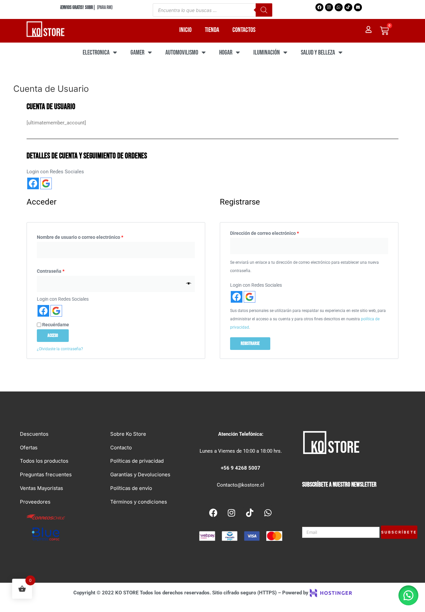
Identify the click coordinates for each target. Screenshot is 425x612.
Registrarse (250, 343)
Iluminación (266, 53)
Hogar (225, 53)
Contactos (243, 30)
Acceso (52, 335)
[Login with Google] (46, 183)
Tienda (212, 30)
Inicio (185, 30)
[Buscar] (264, 10)
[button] (408, 595)
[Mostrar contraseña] (188, 284)
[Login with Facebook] (33, 183)
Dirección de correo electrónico (276, 232)
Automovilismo (181, 53)
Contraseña (62, 270)
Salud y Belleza (318, 53)
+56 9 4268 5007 (240, 468)
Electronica (96, 53)
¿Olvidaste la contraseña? (60, 349)
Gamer (137, 53)
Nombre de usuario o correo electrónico (92, 236)
